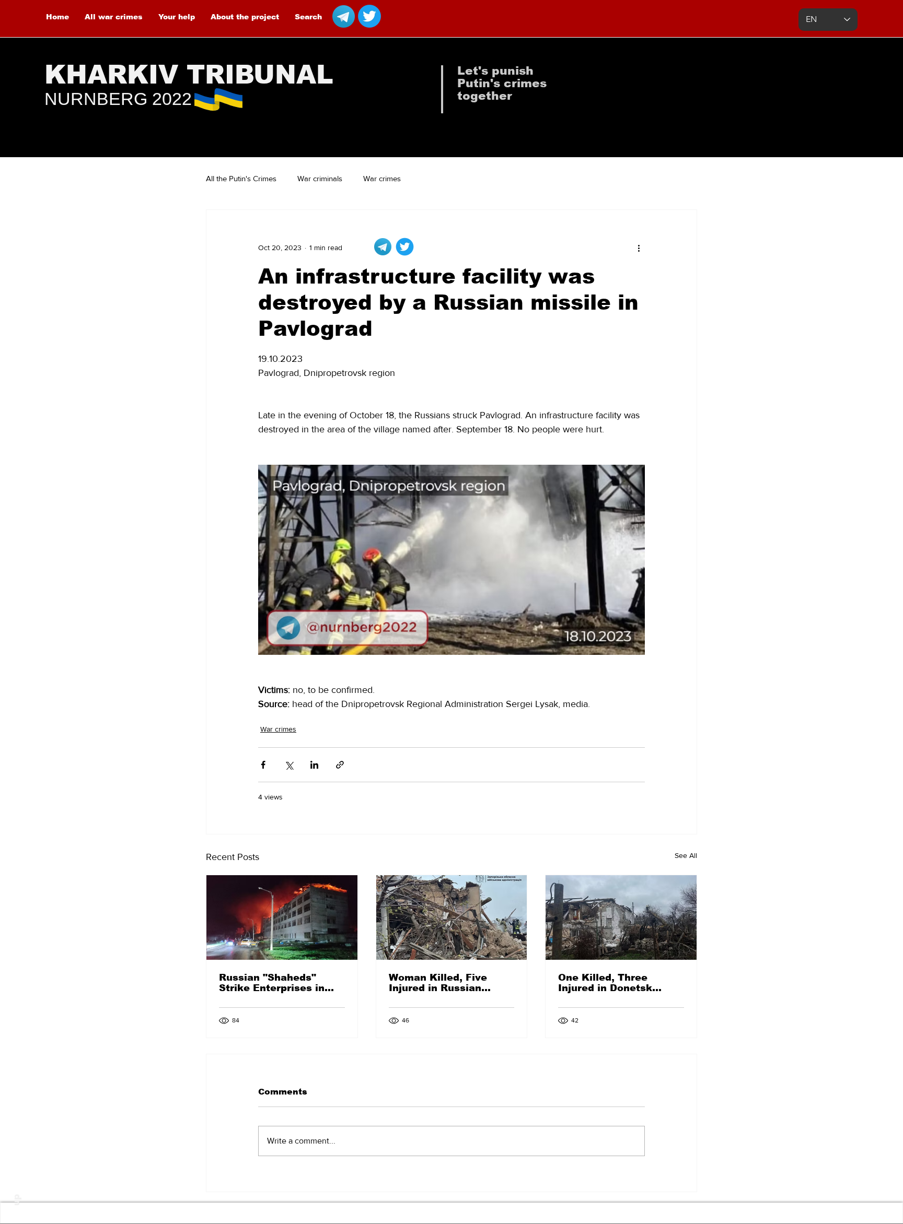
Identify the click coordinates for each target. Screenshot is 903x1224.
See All (686, 855)
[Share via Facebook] (263, 765)
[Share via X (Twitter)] (289, 765)
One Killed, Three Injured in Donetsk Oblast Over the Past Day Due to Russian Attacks (611, 982)
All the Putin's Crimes (241, 178)
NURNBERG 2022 (118, 99)
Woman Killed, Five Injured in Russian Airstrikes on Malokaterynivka (438, 982)
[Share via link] (340, 765)
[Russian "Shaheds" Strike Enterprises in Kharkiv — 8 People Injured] (281, 917)
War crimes (382, 178)
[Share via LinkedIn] (314, 765)
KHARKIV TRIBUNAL (188, 75)
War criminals (319, 178)
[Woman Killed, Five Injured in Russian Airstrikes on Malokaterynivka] (451, 917)
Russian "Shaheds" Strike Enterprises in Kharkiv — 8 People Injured (272, 982)
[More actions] (638, 247)
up (16, 1200)
